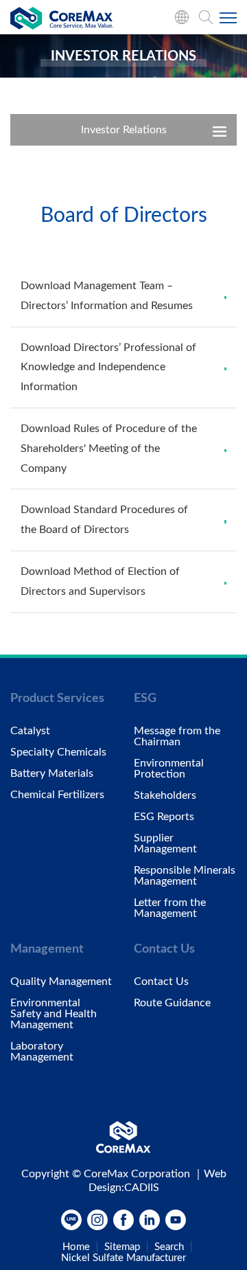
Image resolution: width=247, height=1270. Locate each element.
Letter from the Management (170, 908)
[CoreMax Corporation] (61, 20)
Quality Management (61, 981)
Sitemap (122, 1247)
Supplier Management (165, 843)
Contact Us (161, 981)
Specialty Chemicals (58, 752)
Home (76, 1247)
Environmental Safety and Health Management (53, 1013)
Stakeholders (165, 795)
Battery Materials (51, 773)
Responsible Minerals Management (184, 876)
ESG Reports (164, 816)
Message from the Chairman (177, 736)
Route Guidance (172, 1002)
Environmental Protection (169, 769)
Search (169, 1247)
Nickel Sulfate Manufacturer (123, 1258)
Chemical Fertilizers (57, 794)
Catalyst (30, 730)
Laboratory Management (41, 1052)
